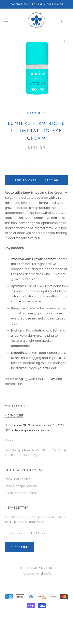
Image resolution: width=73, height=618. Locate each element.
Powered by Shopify (36, 573)
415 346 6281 (14, 415)
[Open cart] (67, 20)
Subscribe (19, 547)
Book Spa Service (18, 479)
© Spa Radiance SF (36, 568)
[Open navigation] (6, 20)
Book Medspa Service (21, 486)
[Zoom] (64, 41)
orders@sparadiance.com (30, 430)
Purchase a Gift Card (20, 493)
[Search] (60, 20)
